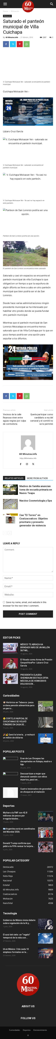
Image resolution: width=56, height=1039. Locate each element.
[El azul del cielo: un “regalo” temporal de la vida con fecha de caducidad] (45, 938)
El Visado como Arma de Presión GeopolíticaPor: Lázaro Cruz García (36, 662)
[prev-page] (5, 533)
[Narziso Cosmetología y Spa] (10, 504)
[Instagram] (28, 464)
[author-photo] (28, 449)
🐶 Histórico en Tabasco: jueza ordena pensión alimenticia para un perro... (18, 705)
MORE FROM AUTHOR (37, 478)
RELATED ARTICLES (14, 478)
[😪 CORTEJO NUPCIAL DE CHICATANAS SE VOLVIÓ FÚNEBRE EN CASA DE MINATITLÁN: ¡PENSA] (45, 722)
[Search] (52, 4)
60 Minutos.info (12, 37)
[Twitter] (13, 44)
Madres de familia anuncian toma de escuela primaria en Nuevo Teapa (35, 490)
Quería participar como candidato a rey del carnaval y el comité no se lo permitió (41, 419)
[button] (5, 4)
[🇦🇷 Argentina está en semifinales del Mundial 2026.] (45, 832)
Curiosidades (14, 1030)
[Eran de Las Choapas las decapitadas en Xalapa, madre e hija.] (10, 762)
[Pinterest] (20, 44)
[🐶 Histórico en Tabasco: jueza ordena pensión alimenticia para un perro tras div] (45, 706)
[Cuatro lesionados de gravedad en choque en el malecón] (10, 792)
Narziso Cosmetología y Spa (35, 500)
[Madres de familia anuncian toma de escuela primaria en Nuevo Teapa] (10, 489)
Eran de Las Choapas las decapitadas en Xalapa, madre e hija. (36, 761)
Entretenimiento (40, 1030)
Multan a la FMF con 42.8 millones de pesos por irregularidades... (15, 815)
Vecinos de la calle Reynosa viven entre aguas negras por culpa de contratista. (14, 419)
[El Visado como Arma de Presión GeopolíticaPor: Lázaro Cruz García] (10, 663)
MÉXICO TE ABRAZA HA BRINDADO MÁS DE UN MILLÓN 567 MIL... (35, 647)
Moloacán (15, 11)
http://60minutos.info (28, 458)
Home (5, 11)
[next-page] (9, 533)
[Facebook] (6, 44)
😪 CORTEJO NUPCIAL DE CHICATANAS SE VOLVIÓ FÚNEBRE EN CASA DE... (15, 721)
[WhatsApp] (27, 44)
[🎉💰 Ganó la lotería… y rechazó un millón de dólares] (45, 738)
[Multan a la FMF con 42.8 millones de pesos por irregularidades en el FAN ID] (45, 816)
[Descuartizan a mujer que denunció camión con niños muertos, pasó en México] (10, 777)
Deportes (27, 1030)
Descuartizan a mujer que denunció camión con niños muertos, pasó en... (33, 776)
